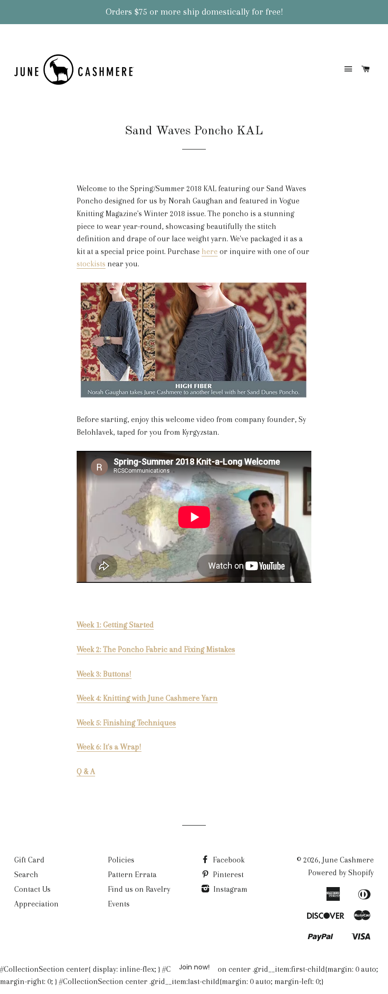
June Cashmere (348, 859)
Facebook (228, 859)
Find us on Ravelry (139, 889)
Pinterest (227, 874)
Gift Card (29, 859)
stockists (91, 263)
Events (119, 903)
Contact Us (32, 889)
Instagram (229, 889)
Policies (121, 859)
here (210, 251)
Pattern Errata (132, 874)
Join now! (194, 967)
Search (26, 874)
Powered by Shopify (341, 872)
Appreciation (36, 903)
